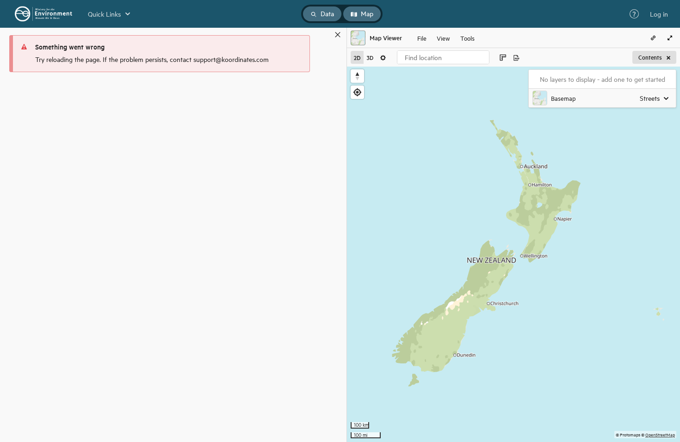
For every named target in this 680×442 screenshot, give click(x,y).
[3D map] (370, 57)
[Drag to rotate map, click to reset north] (357, 76)
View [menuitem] (443, 37)
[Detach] (324, 35)
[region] (513, 254)
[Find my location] (357, 92)
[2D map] (357, 57)
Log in (659, 13)
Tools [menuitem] (467, 37)
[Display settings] (383, 57)
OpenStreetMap (660, 434)
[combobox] (443, 57)
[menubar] (446, 37)
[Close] (338, 35)
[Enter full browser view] (669, 37)
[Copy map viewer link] (653, 37)
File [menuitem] (422, 37)
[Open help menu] (634, 13)
